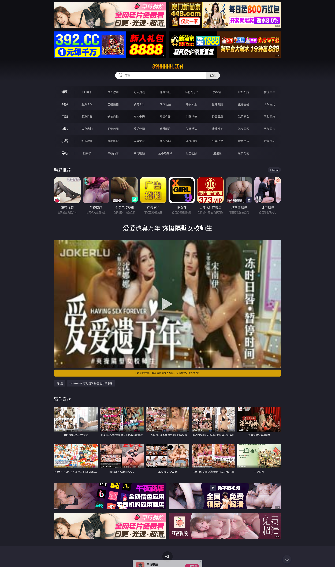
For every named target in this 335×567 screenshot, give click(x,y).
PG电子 (87, 92)
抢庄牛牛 (269, 92)
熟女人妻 (191, 104)
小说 (64, 141)
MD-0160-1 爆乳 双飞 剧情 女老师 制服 (91, 383)
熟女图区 (243, 129)
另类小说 (217, 141)
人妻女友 (139, 141)
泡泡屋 (217, 153)
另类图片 (269, 129)
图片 (64, 128)
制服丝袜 (191, 116)
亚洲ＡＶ (87, 104)
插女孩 (87, 153)
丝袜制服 (217, 104)
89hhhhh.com (167, 66)
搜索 (213, 75)
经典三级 (217, 116)
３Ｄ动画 (165, 104)
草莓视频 (139, 153)
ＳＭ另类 (269, 104)
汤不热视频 (165, 153)
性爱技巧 (269, 141)
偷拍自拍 (113, 116)
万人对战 (139, 92)
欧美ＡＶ (139, 104)
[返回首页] (287, 559)
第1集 (60, 383)
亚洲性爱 (87, 116)
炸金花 (217, 92)
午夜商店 (113, 153)
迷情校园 (191, 141)
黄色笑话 (243, 141)
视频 (64, 104)
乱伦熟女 (243, 116)
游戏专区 (165, 92)
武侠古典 (165, 141)
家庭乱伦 (113, 141)
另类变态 (269, 116)
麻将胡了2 (191, 92)
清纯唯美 (217, 129)
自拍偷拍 (113, 104)
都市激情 (87, 141)
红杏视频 (191, 153)
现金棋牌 (243, 92)
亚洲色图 (113, 129)
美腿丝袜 (191, 129)
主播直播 (243, 104)
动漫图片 (165, 129)
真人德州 (113, 92)
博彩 (64, 92)
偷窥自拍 (87, 129)
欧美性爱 (165, 116)
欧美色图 (139, 129)
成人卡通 (139, 116)
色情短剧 (243, 153)
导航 (64, 153)
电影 (64, 116)
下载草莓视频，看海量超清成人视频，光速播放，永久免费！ (167, 373)
